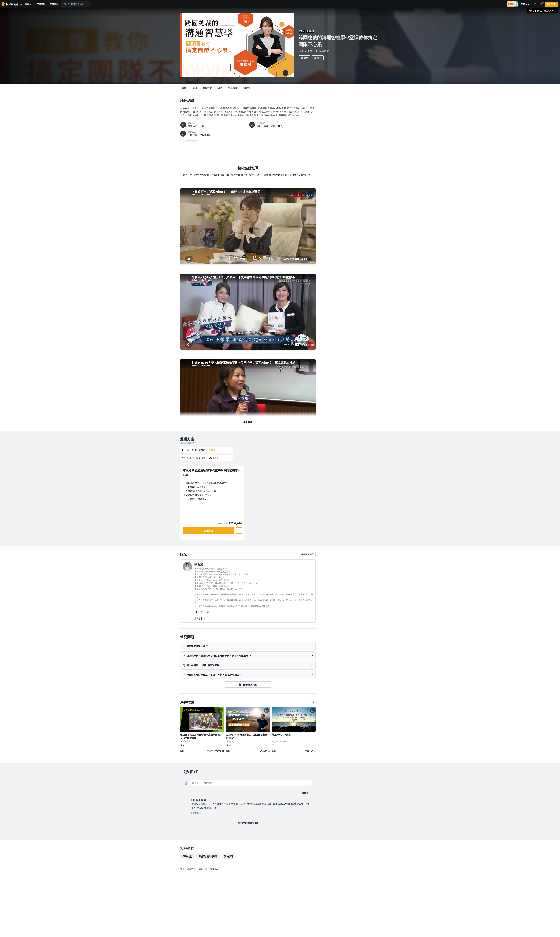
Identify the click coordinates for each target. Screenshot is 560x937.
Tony (228, 741)
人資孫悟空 (185, 741)
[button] (28, 4)
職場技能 (310, 31)
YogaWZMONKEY (280, 741)
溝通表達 (228, 856)
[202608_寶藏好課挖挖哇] (512, 4)
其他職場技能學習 (208, 856)
